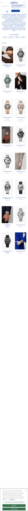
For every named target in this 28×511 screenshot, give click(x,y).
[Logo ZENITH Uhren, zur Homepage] (14, 2)
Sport (5, 37)
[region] (14, 500)
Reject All (14, 505)
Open (23, 37)
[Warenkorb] (24, 2)
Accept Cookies (14, 509)
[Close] (25, 490)
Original (17, 37)
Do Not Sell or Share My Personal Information (14, 502)
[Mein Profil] (26, 2)
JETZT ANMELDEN (15, 10)
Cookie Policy (12, 499)
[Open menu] (1, 2)
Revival (11, 37)
